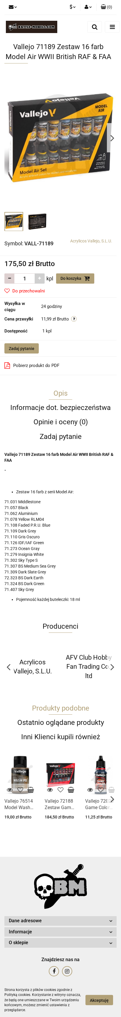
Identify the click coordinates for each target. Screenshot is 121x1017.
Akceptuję (99, 1000)
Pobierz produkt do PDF (36, 365)
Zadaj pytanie (21, 348)
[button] (106, 7)
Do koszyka (71, 278)
